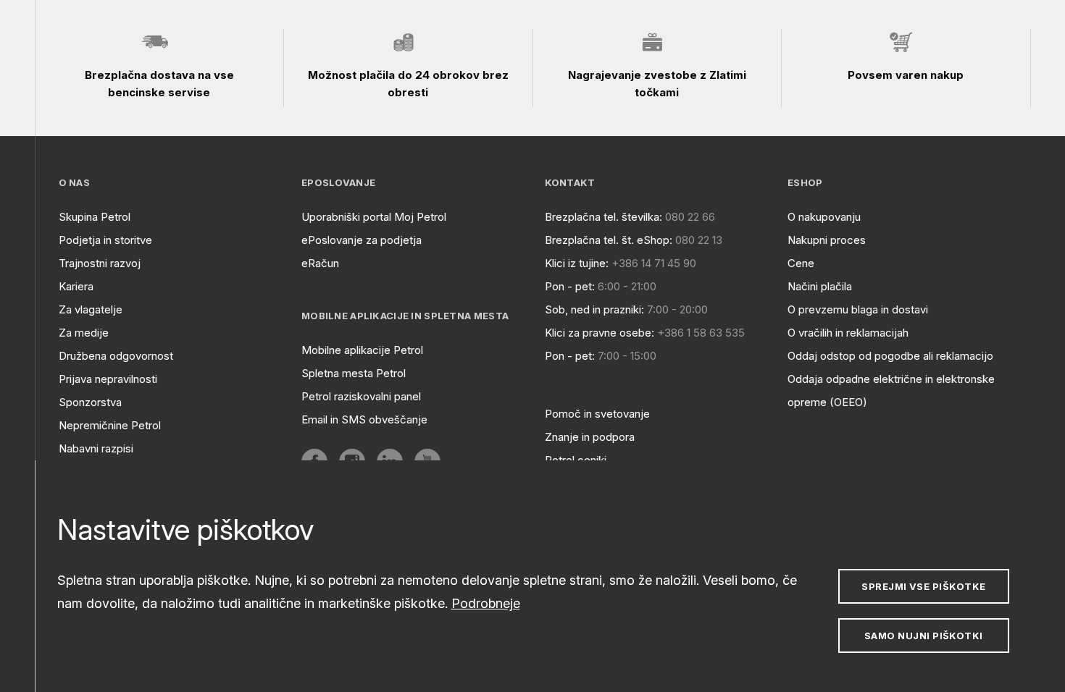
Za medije (84, 332)
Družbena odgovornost (116, 356)
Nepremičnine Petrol (110, 425)
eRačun (320, 263)
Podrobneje (485, 603)
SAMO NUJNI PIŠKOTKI (923, 635)
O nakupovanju (824, 217)
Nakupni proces (827, 240)
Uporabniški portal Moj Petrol (373, 217)
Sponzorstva (90, 402)
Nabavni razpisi (96, 448)
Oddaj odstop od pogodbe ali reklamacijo (890, 356)
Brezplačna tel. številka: (603, 217)
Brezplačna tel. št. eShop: (608, 240)
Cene (801, 263)
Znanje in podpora (590, 437)
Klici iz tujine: (577, 263)
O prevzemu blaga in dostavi (858, 309)
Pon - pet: (570, 286)
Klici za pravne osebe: (599, 332)
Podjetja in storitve (105, 240)
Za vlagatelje (90, 309)
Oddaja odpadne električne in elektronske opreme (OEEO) (891, 390)
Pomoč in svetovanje (597, 414)
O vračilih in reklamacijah (848, 332)
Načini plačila (820, 286)
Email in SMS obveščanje (364, 419)
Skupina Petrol (94, 217)
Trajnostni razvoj (100, 263)
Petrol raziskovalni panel (361, 396)
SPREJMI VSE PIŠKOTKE (923, 586)
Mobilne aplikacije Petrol (362, 350)
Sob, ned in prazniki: (594, 309)
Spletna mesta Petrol (353, 373)
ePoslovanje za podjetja (361, 240)
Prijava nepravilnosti (108, 379)
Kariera (76, 286)
